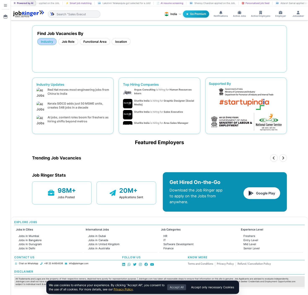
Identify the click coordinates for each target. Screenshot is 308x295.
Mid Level (249, 244)
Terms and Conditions (200, 263)
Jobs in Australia (99, 248)
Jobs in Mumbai (28, 236)
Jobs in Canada (98, 240)
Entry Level (250, 240)
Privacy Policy (225, 263)
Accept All (177, 287)
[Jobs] (4, 16)
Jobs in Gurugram (30, 244)
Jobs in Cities (24, 229)
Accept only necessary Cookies (212, 287)
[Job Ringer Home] (29, 14)
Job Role (68, 41)
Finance (168, 248)
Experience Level (252, 229)
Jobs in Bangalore (30, 240)
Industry (47, 41)
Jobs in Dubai (97, 236)
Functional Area (94, 41)
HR (165, 236)
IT (164, 240)
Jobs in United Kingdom (103, 244)
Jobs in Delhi (26, 248)
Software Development (178, 244)
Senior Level (251, 248)
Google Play (265, 193)
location (121, 41)
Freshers (249, 236)
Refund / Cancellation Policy (254, 263)
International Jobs (97, 229)
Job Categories (171, 229)
